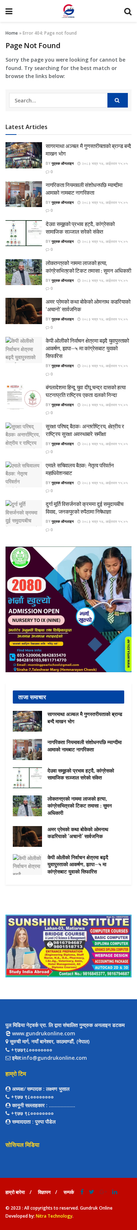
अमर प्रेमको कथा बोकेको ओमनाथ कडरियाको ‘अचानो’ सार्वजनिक (77, 833)
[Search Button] (117, 100)
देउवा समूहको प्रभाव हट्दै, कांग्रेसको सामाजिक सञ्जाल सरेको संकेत (80, 774)
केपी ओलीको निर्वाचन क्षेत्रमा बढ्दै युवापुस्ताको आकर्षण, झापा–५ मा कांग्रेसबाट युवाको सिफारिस (87, 348)
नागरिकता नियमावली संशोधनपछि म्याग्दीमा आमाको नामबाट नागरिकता (84, 746)
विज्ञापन (44, 1192)
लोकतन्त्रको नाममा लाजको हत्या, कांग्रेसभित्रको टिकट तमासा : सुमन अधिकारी (79, 805)
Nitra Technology (54, 1216)
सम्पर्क (69, 1192)
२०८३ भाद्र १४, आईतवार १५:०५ (104, 163)
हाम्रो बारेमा (15, 1192)
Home (11, 33)
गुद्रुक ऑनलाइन (63, 163)
